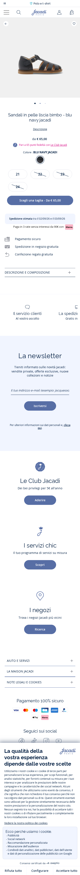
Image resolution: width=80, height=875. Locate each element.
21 (18, 174)
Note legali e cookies (24, 682)
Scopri (40, 565)
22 (40, 174)
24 (18, 186)
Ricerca (40, 629)
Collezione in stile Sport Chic (40, 3)
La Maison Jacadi (20, 671)
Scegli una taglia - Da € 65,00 (40, 200)
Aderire (40, 500)
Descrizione (40, 129)
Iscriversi (40, 406)
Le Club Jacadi (59, 145)
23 (62, 174)
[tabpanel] (40, 272)
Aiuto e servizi (18, 661)
